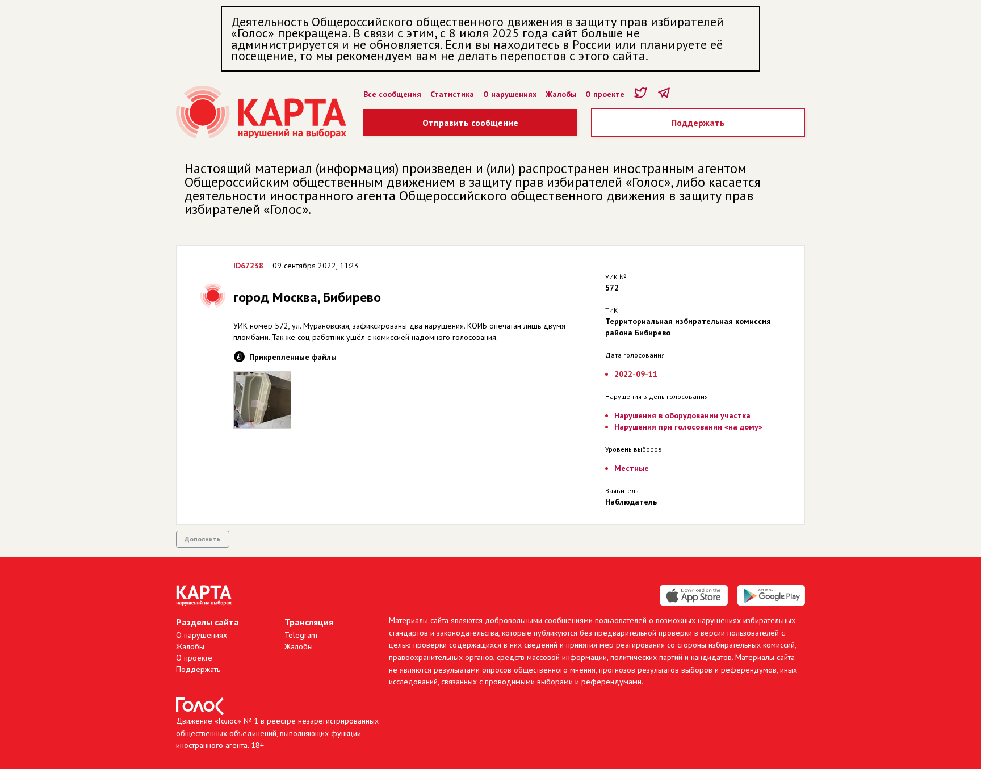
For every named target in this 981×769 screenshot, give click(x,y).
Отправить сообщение (470, 122)
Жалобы (561, 94)
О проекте (604, 94)
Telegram (300, 635)
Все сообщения (392, 94)
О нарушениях (509, 94)
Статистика (452, 94)
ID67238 (248, 265)
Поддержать (698, 122)
